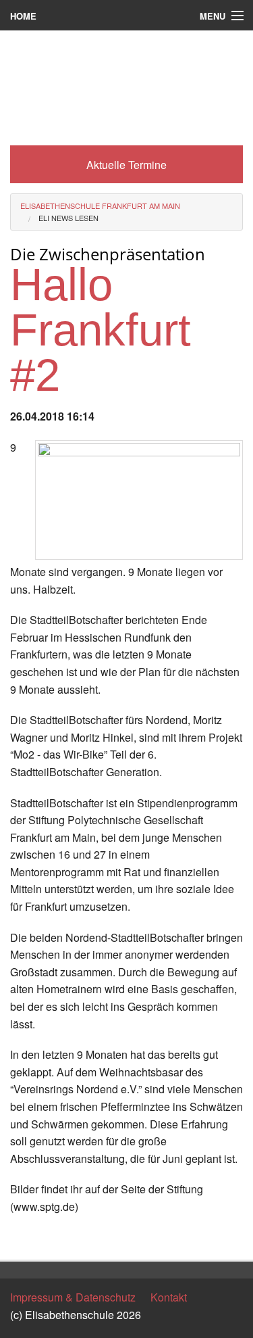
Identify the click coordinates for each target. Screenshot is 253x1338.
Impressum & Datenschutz (73, 1297)
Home (23, 15)
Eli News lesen (68, 217)
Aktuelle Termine (126, 164)
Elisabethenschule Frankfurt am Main (100, 205)
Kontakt (168, 1297)
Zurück (26, 1237)
